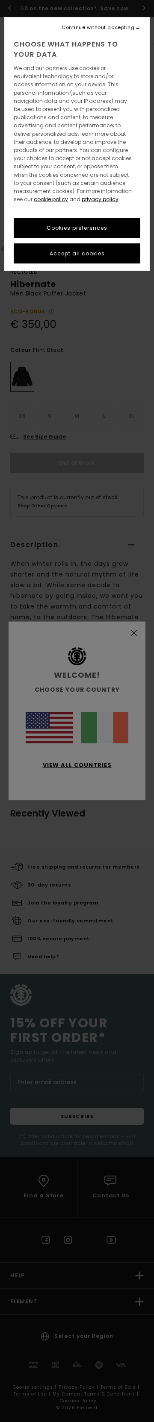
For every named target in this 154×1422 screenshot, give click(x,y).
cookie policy (51, 199)
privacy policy (100, 199)
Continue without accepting (98, 27)
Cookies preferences (77, 227)
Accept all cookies (77, 253)
